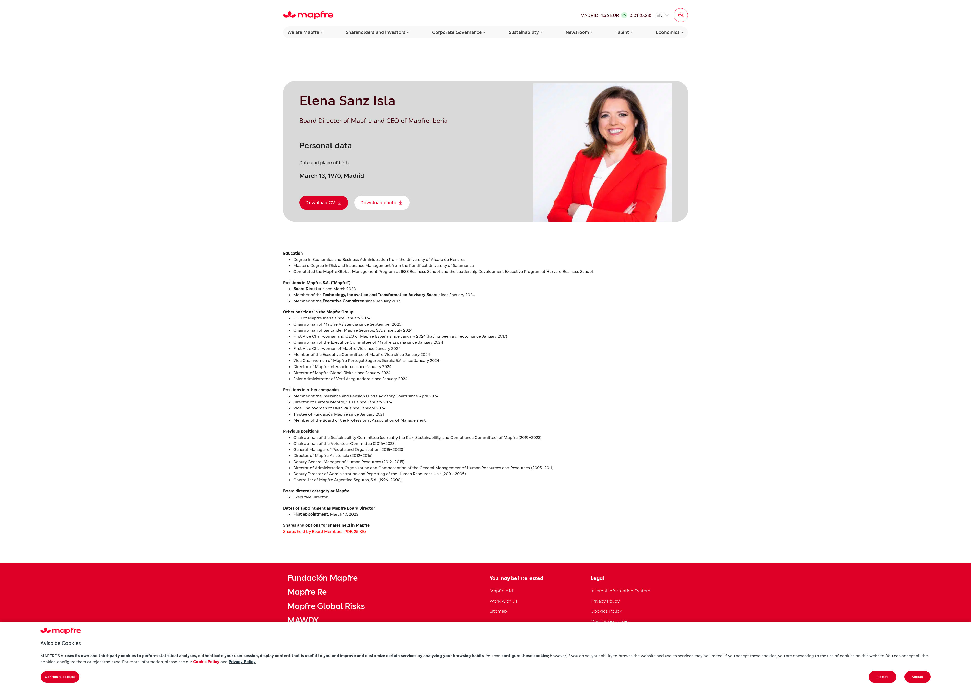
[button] (681, 15)
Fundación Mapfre (322, 578)
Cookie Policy (206, 661)
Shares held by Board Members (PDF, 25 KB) (324, 531)
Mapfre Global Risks (326, 606)
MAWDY (303, 620)
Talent (622, 32)
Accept (917, 677)
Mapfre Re (307, 592)
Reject (882, 677)
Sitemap (498, 611)
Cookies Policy (606, 611)
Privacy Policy (605, 601)
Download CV (320, 202)
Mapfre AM (501, 591)
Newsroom (577, 32)
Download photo (378, 202)
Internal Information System (620, 591)
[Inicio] (308, 15)
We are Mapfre (303, 32)
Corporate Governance (457, 32)
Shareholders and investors (375, 32)
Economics (668, 32)
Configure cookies (60, 677)
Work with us (504, 601)
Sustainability (524, 32)
